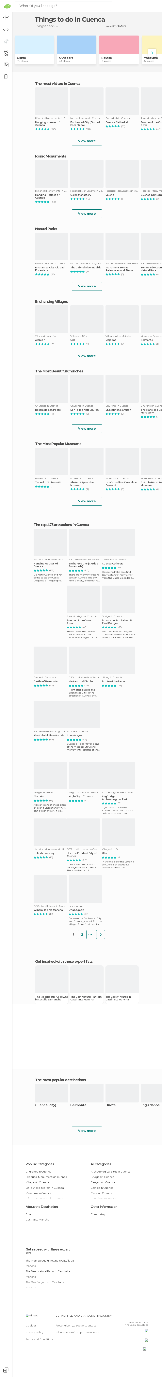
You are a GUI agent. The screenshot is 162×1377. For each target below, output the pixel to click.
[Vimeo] (140, 1317)
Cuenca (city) (45, 1105)
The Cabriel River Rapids (85, 267)
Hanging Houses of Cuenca (47, 124)
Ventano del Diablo (81, 681)
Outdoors (66, 58)
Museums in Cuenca (38, 1193)
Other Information (104, 1207)
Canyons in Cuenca (103, 1182)
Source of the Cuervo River (80, 622)
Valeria (109, 195)
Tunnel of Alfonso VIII (48, 482)
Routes (106, 58)
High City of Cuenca (81, 796)
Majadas (110, 340)
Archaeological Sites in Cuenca (111, 1171)
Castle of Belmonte (45, 681)
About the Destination (42, 1207)
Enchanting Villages (51, 301)
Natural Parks (46, 229)
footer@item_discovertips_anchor (78, 1325)
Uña (72, 340)
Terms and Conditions (39, 1339)
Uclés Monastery (80, 195)
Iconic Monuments (50, 156)
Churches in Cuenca (38, 1171)
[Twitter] (135, 1317)
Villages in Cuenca (37, 1182)
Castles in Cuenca (102, 1187)
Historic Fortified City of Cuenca (82, 854)
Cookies (31, 1325)
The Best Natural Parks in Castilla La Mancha (86, 998)
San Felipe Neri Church (84, 410)
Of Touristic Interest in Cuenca (45, 1187)
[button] (152, 53)
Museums (151, 58)
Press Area (92, 1332)
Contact (91, 1325)
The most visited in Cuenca (57, 83)
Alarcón (40, 340)
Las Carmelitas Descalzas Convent (121, 484)
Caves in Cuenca (101, 1193)
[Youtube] (146, 1317)
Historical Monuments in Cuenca (46, 1176)
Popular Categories (40, 1164)
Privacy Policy (34, 1332)
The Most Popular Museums (58, 444)
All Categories (101, 1164)
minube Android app (69, 1332)
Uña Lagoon (76, 910)
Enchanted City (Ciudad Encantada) (85, 124)
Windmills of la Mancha (48, 910)
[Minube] (7, 6)
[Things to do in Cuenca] (100, 934)
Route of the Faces (113, 681)
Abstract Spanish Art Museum (83, 484)
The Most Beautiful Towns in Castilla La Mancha (51, 998)
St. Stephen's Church (118, 410)
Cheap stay (98, 1214)
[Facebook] (130, 1317)
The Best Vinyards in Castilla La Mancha (118, 998)
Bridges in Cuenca (102, 1176)
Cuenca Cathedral (116, 122)
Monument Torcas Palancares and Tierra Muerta (119, 269)
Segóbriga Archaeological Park (115, 798)
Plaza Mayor (74, 735)
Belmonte (78, 1105)
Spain (29, 1214)
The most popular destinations (60, 1080)
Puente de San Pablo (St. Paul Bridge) (117, 622)
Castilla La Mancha (37, 1219)
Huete (110, 1105)
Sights (21, 58)
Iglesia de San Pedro (48, 410)
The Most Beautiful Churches (59, 371)
